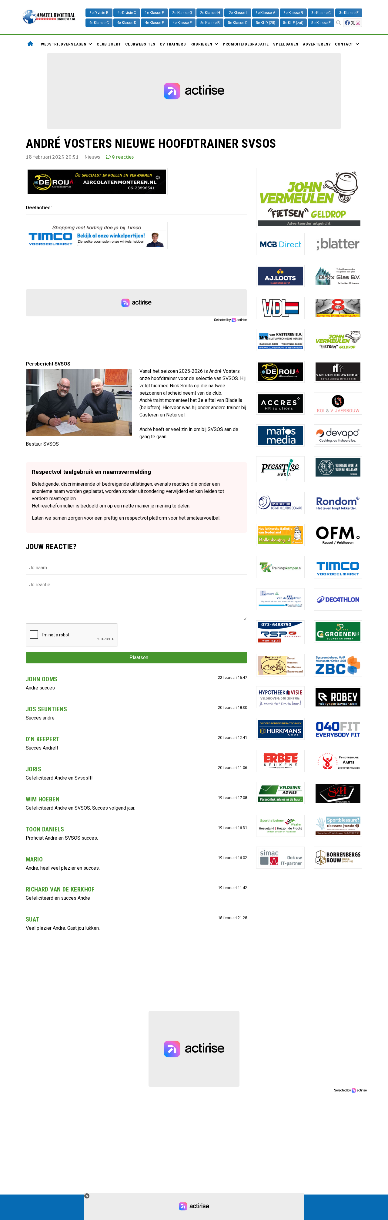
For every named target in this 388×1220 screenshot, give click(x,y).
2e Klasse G (182, 13)
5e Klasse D (237, 23)
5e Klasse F (320, 23)
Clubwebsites (140, 44)
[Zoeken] (338, 23)
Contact (344, 44)
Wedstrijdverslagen (63, 44)
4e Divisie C (126, 13)
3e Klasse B (293, 13)
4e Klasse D (126, 23)
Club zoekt (109, 44)
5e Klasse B (210, 23)
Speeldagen (286, 44)
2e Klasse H (210, 13)
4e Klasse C (99, 23)
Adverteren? (316, 44)
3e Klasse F (348, 13)
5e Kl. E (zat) (293, 23)
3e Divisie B (98, 13)
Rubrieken (201, 44)
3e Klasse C (321, 13)
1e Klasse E (154, 13)
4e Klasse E (154, 23)
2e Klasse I (238, 13)
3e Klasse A (265, 13)
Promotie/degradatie (246, 44)
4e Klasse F (182, 23)
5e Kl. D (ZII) (265, 23)
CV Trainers (173, 44)
